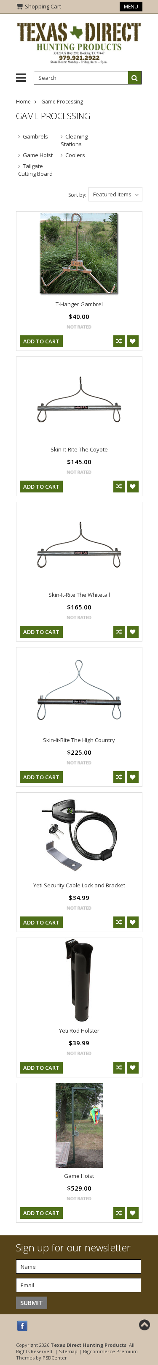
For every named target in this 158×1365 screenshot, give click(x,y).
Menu (131, 6)
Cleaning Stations (74, 140)
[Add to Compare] (119, 341)
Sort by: (77, 194)
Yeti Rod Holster (79, 1030)
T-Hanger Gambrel (79, 304)
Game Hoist (38, 155)
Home (23, 101)
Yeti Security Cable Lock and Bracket (79, 885)
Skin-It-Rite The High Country (79, 740)
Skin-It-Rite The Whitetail (79, 594)
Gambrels (35, 136)
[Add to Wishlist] (133, 341)
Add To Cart (41, 341)
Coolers (75, 155)
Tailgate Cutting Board (35, 169)
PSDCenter (55, 1357)
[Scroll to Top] (145, 1325)
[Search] (135, 77)
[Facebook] (22, 1326)
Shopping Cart (43, 6)
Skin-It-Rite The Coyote (79, 449)
